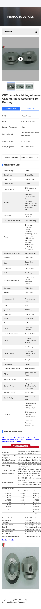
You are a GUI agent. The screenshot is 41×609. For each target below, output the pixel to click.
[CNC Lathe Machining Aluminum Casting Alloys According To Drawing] (20, 59)
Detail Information (11, 157)
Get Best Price (11, 108)
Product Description (29, 157)
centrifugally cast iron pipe (17, 600)
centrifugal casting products (13, 602)
